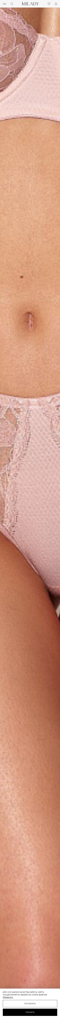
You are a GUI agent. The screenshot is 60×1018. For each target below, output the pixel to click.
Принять (30, 1012)
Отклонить (30, 1004)
